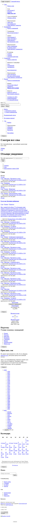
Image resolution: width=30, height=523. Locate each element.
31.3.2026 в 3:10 (20, 184)
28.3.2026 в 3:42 (20, 243)
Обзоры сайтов (11, 18)
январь (9, 412)
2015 (8, 388)
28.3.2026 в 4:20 (20, 238)
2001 (8, 409)
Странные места (15, 222)
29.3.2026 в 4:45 (20, 223)
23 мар (2, 287)
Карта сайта (7, 481)
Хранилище (7, 492)
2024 (8, 374)
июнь (8, 419)
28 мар (2, 235)
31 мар (2, 177)
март (8, 414)
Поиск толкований (12, 28)
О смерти (13, 226)
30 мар (2, 187)
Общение (10, 127)
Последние (11, 10)
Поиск (6, 494)
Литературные (8, 342)
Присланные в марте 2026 (11, 168)
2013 (8, 391)
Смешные (7, 339)
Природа (11, 204)
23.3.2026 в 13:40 (21, 295)
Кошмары (7, 183)
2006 (8, 401)
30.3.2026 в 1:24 (20, 195)
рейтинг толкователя (14, 49)
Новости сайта (12, 92)
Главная (6, 165)
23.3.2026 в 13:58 (21, 290)
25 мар (2, 266)
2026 (8, 371)
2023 (8, 376)
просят (11, 40)
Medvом (3, 503)
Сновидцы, (7, 58)
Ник (2, 102)
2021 (8, 379)
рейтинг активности (14, 77)
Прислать (6, 495)
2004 (8, 404)
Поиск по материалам (13, 80)
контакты (11, 74)
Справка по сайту (12, 97)
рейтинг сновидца (14, 25)
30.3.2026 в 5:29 (20, 190)
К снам (11, 47)
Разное (6, 79)
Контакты (10, 130)
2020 (8, 380)
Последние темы (12, 85)
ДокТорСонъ (12, 180)
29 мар (2, 198)
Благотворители (11, 70)
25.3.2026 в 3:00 (20, 274)
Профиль (9, 128)
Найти (15, 475)
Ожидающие (11, 37)
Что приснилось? (7, 158)
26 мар (2, 256)
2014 (8, 389)
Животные (12, 189)
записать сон (4, 355)
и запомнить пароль (10, 110)
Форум (6, 486)
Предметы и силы (15, 178)
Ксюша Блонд (12, 219)
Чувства (6, 335)
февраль (9, 413)
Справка (6, 483)
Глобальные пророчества (16, 237)
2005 (8, 403)
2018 (8, 383)
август (9, 422)
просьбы (11, 38)
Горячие (9, 12)
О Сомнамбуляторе (12, 100)
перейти (7, 429)
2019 (8, 382)
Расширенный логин (10, 115)
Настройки (10, 133)
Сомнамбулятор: (15, 1)
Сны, (5, 4)
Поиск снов (10, 6)
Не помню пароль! (9, 118)
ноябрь (9, 426)
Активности (10, 67)
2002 (8, 407)
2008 (8, 398)
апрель (9, 416)
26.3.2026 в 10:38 (21, 259)
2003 (8, 406)
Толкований (10, 65)
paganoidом (8, 503)
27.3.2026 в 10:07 (21, 248)
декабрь (9, 428)
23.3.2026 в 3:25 (20, 299)
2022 (8, 377)
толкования (12, 46)
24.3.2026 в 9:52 (20, 280)
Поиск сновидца (12, 59)
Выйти (9, 122)
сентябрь (9, 423)
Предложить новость (13, 94)
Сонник (9, 55)
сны (10, 22)
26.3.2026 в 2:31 (20, 263)
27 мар (2, 246)
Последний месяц (12, 32)
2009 (8, 397)
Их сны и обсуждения (13, 76)
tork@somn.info (9, 504)
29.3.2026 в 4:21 (20, 228)
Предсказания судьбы (15, 193)
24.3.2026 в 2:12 (20, 284)
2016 (8, 386)
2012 (8, 392)
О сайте (6, 484)
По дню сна (15, 465)
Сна (8, 64)
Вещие (6, 193)
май (8, 417)
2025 (8, 373)
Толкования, (7, 27)
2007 (8, 400)
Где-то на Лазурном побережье (10, 201)
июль (8, 420)
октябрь (9, 425)
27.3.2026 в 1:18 (20, 253)
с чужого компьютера (10, 112)
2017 (8, 385)
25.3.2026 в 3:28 (20, 269)
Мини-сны (7, 343)
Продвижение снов (12, 41)
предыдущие (15, 304)
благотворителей (23, 503)
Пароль (3, 104)
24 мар (2, 277)
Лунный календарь (12, 56)
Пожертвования (11, 98)
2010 (8, 395)
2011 (8, 394)
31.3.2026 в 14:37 (21, 180)
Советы (9, 53)
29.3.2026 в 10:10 (21, 219)
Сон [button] (3, 149)
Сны (5, 167)
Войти (2, 106)
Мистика (6, 178)
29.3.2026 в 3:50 (20, 232)
